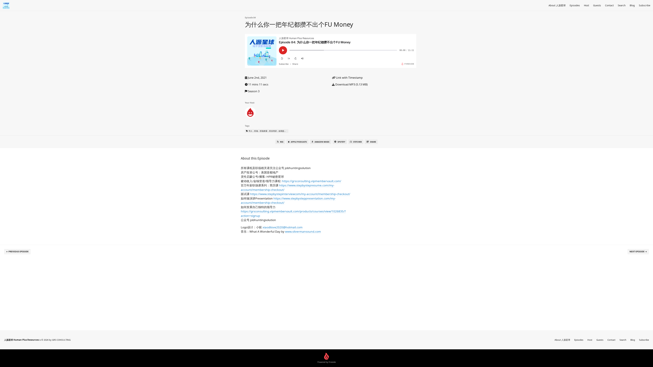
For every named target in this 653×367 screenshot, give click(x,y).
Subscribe (644, 5)
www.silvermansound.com (303, 231)
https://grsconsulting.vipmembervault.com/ (311, 181)
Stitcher (357, 142)
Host (586, 5)
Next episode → (638, 251)
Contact (609, 5)
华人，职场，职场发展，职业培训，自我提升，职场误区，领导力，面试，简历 (268, 131)
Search (622, 5)
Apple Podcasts (299, 142)
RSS (281, 142)
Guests (597, 5)
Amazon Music (322, 142)
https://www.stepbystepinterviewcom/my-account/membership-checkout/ (300, 194)
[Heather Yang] (250, 113)
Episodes (575, 5)
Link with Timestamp (349, 78)
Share (373, 142)
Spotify (341, 142)
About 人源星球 (557, 5)
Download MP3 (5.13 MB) (351, 84)
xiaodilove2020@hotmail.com (283, 227)
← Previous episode (17, 251)
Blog (632, 5)
